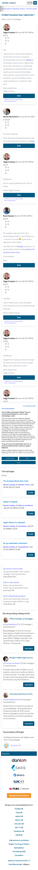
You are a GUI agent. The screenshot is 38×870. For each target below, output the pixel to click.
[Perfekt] (6, 44)
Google (20, 246)
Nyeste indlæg (9, 485)
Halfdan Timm (24, 485)
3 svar (30, 513)
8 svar (30, 534)
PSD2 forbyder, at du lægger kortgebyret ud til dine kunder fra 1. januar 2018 (22, 619)
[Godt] (8, 41)
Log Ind (29, 2)
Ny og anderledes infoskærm (15, 543)
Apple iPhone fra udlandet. (14, 523)
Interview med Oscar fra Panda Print (22, 694)
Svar (19, 96)
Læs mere (29, 648)
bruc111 (14, 745)
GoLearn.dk (19, 824)
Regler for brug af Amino (19, 844)
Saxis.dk (19, 812)
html (32, 141)
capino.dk (19, 816)
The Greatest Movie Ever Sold (15, 481)
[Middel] (6, 41)
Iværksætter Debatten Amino (13, 9)
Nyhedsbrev (19, 848)
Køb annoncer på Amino (19, 840)
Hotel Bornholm (15, 864)
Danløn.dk (19, 809)
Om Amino (19, 855)
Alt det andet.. (32, 9)
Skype (28, 60)
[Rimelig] (8, 38)
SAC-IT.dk (19, 827)
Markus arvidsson (25, 505)
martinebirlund (11, 624)
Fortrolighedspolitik (29, 406)
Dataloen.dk (19, 831)
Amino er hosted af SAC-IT (19, 860)
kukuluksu (22, 526)
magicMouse (23, 547)
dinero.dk (19, 820)
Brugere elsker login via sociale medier (22, 657)
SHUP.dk (19, 835)
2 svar (30, 493)
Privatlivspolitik (19, 851)
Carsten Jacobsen (12, 663)
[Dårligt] (6, 38)
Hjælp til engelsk (10, 502)
